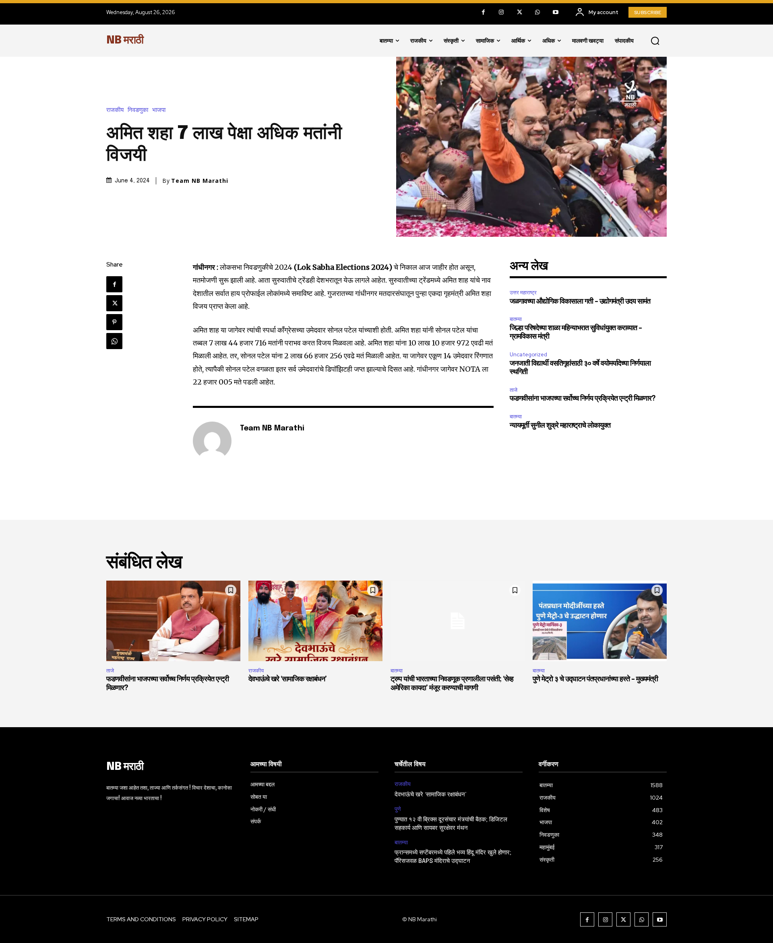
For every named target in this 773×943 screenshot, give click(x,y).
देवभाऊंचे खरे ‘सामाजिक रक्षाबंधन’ (287, 679)
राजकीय (115, 110)
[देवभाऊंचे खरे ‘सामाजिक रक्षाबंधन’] (315, 621)
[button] (655, 40)
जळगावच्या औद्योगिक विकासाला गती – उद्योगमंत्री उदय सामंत (580, 301)
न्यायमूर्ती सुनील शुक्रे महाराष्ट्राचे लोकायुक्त (560, 425)
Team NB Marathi (199, 180)
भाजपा (158, 110)
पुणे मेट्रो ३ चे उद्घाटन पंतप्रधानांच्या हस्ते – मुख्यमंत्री (595, 679)
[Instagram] (501, 12)
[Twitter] (520, 12)
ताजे (513, 390)
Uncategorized (528, 354)
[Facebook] (483, 12)
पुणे (398, 809)
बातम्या (516, 319)
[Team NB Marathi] (212, 441)
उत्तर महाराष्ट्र (523, 292)
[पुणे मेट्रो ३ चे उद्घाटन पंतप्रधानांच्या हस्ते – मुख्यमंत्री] (600, 621)
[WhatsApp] (538, 12)
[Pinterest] (114, 322)
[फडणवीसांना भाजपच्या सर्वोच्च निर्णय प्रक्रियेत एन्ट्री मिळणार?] (173, 621)
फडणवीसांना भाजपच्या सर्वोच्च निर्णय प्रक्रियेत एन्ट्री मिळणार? (582, 398)
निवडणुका (138, 110)
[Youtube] (556, 12)
